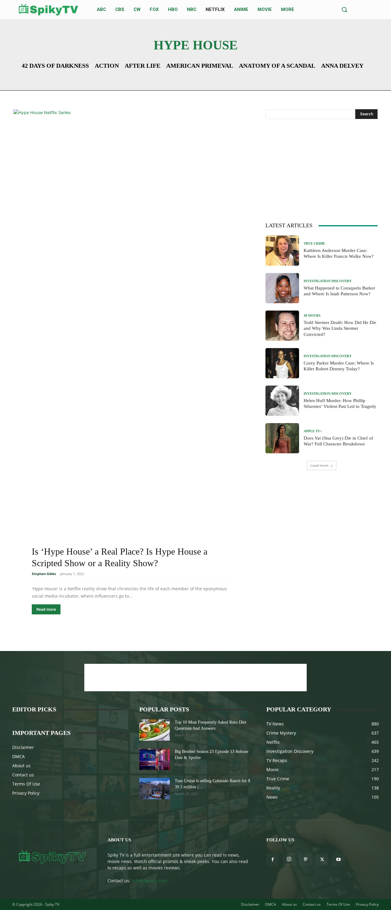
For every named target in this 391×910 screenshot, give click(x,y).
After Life (142, 65)
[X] (322, 860)
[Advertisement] (321, 169)
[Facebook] (272, 860)
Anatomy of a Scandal (277, 65)
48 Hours (312, 315)
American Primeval (199, 65)
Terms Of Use (26, 784)
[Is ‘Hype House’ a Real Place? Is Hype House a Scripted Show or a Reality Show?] (132, 338)
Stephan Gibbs (44, 573)
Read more (46, 609)
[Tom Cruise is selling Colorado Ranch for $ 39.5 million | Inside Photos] (154, 788)
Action (107, 65)
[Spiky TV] (48, 9)
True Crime (314, 243)
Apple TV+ (313, 431)
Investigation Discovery (328, 281)
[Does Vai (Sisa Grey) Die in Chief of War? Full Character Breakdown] (282, 438)
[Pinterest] (305, 860)
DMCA (18, 756)
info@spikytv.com (149, 880)
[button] (344, 9)
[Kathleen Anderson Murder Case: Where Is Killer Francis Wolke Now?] (282, 251)
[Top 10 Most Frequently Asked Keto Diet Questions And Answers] (154, 730)
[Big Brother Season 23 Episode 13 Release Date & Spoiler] (154, 759)
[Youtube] (338, 860)
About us (21, 765)
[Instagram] (289, 859)
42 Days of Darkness (55, 65)
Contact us (23, 775)
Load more (319, 465)
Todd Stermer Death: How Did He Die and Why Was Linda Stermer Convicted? (340, 328)
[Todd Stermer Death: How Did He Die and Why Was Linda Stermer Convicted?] (282, 326)
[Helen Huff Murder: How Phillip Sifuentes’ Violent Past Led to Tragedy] (282, 401)
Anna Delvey (342, 65)
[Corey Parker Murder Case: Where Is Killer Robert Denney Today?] (282, 363)
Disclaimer (23, 747)
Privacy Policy (25, 793)
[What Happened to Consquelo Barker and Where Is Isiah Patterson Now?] (282, 288)
